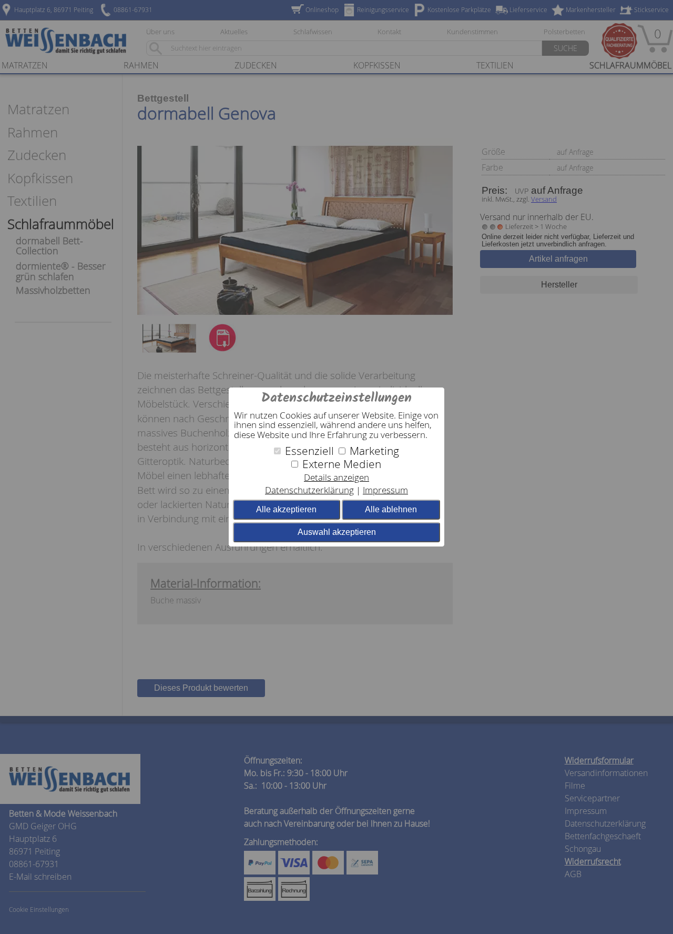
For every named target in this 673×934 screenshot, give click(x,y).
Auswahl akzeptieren (337, 532)
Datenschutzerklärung (309, 490)
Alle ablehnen (391, 509)
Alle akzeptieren (286, 509)
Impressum (385, 490)
